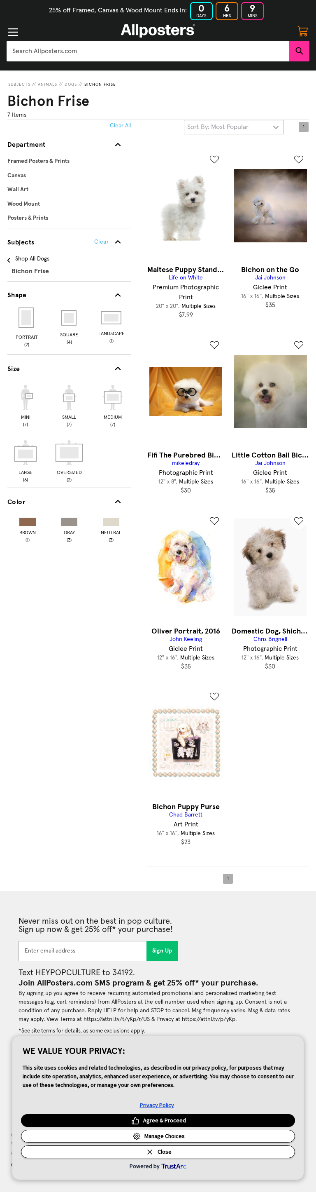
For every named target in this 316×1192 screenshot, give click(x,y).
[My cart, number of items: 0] (302, 31)
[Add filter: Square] (69, 318)
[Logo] (158, 31)
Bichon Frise (100, 84)
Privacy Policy (157, 1105)
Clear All (120, 126)
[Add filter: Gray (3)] (69, 520)
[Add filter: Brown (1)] (27, 520)
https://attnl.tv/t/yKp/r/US (117, 1019)
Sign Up (162, 951)
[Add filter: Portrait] (27, 317)
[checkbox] (25, 405)
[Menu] (13, 32)
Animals (47, 84)
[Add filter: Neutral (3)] (111, 520)
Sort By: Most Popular (218, 127)
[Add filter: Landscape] (112, 317)
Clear (101, 242)
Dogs (71, 84)
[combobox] (148, 51)
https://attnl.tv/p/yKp (208, 1019)
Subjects (19, 84)
